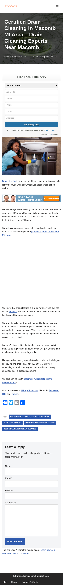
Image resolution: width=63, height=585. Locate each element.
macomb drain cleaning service (40, 423)
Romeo (14, 394)
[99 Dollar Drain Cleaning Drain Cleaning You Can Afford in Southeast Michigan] (11, 6)
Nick (9, 56)
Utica (23, 390)
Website (9, 490)
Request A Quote (30, 582)
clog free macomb (12, 423)
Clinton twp (32, 390)
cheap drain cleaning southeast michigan (29, 417)
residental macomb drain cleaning (20, 429)
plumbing (13, 311)
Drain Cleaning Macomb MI (44, 56)
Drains (14, 582)
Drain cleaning (9, 181)
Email (8, 478)
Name (8, 466)
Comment (10, 502)
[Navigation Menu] (57, 6)
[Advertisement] (31, 273)
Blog (5, 582)
